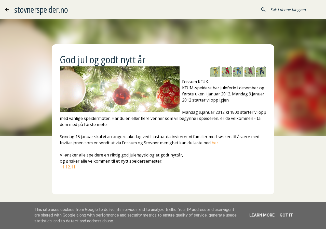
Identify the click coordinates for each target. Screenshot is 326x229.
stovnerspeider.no (41, 9)
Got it (286, 215)
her (215, 143)
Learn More (262, 215)
